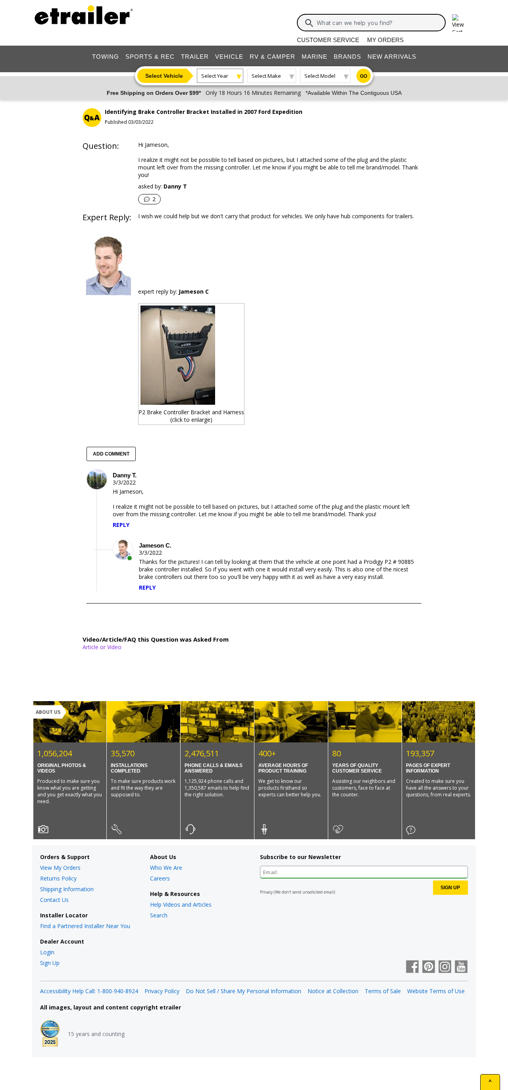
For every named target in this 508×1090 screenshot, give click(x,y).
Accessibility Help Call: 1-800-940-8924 (89, 991)
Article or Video (102, 647)
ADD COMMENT (111, 454)
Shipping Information (67, 889)
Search (158, 915)
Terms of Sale (383, 991)
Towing (105, 56)
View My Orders (60, 867)
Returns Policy (58, 878)
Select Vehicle (164, 76)
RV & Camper (272, 56)
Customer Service (328, 40)
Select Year (214, 75)
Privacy (266, 892)
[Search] (309, 23)
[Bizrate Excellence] (50, 1034)
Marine (314, 56)
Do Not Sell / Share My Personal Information (243, 991)
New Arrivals (392, 56)
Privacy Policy (161, 991)
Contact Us (54, 900)
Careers (160, 878)
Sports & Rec (150, 56)
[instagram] (445, 967)
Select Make (266, 75)
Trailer (195, 56)
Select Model (319, 75)
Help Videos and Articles (181, 904)
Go (363, 76)
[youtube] (461, 967)
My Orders (385, 40)
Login (47, 952)
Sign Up (50, 963)
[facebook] (412, 967)
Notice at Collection (333, 991)
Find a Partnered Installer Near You (85, 926)
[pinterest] (428, 967)
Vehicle (229, 56)
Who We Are (166, 867)
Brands (347, 56)
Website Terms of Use (436, 991)
